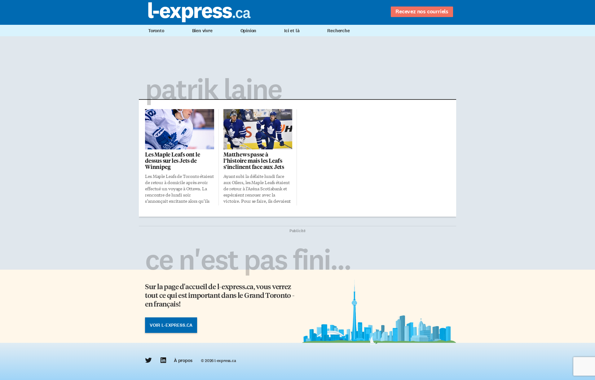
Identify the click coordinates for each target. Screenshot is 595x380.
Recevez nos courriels (421, 11)
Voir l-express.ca (171, 325)
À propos (183, 360)
